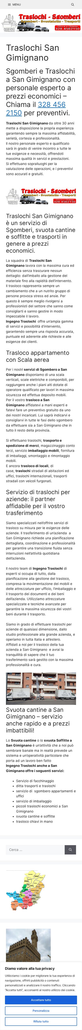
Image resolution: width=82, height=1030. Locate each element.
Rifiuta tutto (41, 1021)
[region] (41, 996)
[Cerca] (70, 850)
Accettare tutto (41, 1000)
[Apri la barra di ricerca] (72, 4)
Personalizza (41, 1010)
